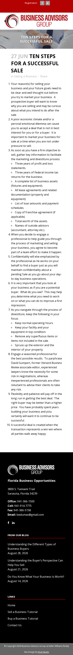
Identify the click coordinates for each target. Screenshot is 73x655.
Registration (31, 2)
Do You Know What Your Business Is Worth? (36, 577)
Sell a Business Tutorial (23, 612)
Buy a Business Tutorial (23, 618)
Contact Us (15, 625)
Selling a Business (25, 76)
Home (11, 605)
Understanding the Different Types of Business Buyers (32, 546)
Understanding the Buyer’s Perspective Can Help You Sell (35, 563)
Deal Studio (43, 652)
